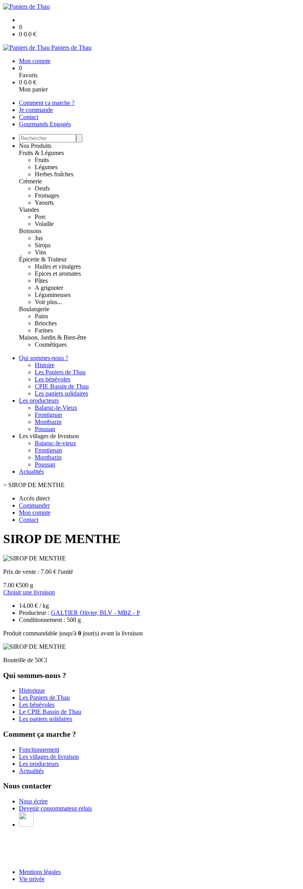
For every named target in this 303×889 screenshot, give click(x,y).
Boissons (30, 231)
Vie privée (32, 879)
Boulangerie (34, 309)
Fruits (42, 160)
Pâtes (41, 280)
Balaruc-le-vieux (55, 443)
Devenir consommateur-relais (55, 808)
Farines (44, 330)
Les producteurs (39, 400)
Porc (40, 216)
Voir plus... (48, 302)
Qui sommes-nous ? (43, 358)
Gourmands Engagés (45, 124)
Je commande (36, 109)
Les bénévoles (52, 379)
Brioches (46, 323)
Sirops (42, 245)
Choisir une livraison (29, 592)
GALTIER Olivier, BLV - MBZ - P (95, 612)
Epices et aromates (58, 273)
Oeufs (42, 188)
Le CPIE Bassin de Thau (50, 711)
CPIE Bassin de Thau (62, 386)
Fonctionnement (39, 749)
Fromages (47, 195)
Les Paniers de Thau (60, 372)
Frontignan (48, 414)
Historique (32, 690)
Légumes (46, 167)
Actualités (31, 471)
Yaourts (44, 202)
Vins (40, 252)
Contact (28, 117)
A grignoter (49, 287)
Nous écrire (33, 801)
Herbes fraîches (54, 174)
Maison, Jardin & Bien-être (52, 337)
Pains (41, 316)
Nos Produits (35, 145)
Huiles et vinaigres (58, 266)
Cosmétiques (51, 344)
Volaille (44, 223)
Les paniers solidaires (61, 393)
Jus (39, 238)
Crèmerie (30, 181)
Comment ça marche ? (47, 102)
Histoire (44, 365)
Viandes (29, 209)
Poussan (45, 429)
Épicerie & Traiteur (43, 259)
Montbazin (48, 421)
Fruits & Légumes (41, 152)
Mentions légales (40, 871)
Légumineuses (53, 294)
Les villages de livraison (49, 756)
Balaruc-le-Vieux (56, 407)
